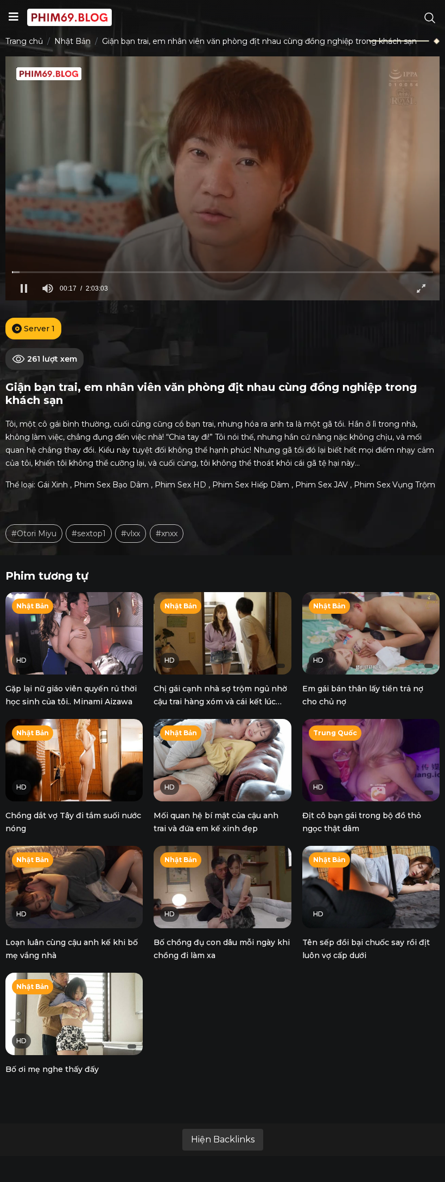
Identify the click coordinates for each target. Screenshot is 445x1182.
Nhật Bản (72, 41)
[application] (222, 178)
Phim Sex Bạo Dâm (111, 485)
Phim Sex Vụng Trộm (394, 485)
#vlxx (130, 533)
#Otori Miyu (33, 533)
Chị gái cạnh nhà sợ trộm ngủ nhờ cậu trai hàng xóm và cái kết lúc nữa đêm (220, 702)
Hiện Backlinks (223, 1139)
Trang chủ (24, 41)
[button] (24, 288)
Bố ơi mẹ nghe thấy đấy (52, 1069)
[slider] (222, 272)
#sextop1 (89, 533)
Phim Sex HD (180, 485)
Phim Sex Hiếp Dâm (250, 485)
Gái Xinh (52, 485)
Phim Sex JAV (321, 485)
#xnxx (166, 533)
